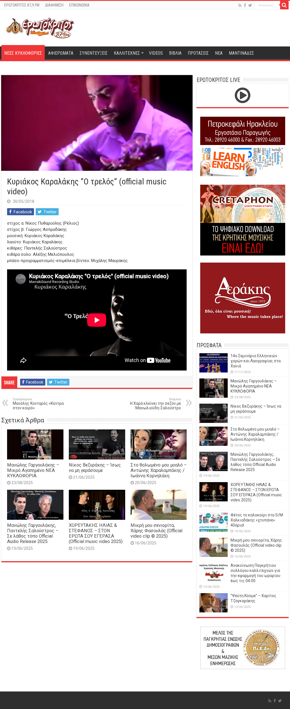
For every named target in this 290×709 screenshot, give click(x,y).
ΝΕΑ (219, 53)
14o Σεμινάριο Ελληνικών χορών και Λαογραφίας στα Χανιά (256, 361)
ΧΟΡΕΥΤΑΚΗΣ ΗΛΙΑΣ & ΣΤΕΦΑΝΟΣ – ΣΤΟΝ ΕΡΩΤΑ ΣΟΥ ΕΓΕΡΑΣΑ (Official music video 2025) (96, 533)
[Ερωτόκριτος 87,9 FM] (40, 27)
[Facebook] (245, 5)
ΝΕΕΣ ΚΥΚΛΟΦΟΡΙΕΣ (23, 53)
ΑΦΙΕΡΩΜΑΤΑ (60, 53)
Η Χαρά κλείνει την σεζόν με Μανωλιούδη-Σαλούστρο (155, 403)
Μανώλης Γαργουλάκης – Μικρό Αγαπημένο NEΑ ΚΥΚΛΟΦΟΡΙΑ (33, 470)
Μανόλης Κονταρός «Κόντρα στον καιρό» (38, 403)
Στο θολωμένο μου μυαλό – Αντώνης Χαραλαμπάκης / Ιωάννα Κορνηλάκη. (159, 470)
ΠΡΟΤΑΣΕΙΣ (198, 53)
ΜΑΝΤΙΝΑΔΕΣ (241, 53)
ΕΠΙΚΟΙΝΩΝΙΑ (79, 5)
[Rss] (240, 5)
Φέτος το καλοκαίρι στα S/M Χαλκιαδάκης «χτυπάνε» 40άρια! (257, 520)
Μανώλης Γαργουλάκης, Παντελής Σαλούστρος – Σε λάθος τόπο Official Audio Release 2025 (32, 533)
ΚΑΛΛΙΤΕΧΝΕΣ (127, 53)
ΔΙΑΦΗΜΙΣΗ (54, 5)
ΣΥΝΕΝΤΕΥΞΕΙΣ (94, 53)
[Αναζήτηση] (284, 5)
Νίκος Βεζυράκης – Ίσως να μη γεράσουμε (95, 467)
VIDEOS (156, 53)
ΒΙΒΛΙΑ (175, 53)
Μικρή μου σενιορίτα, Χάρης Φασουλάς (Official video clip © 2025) (156, 531)
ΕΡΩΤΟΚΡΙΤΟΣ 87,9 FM (21, 5)
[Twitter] (250, 5)
